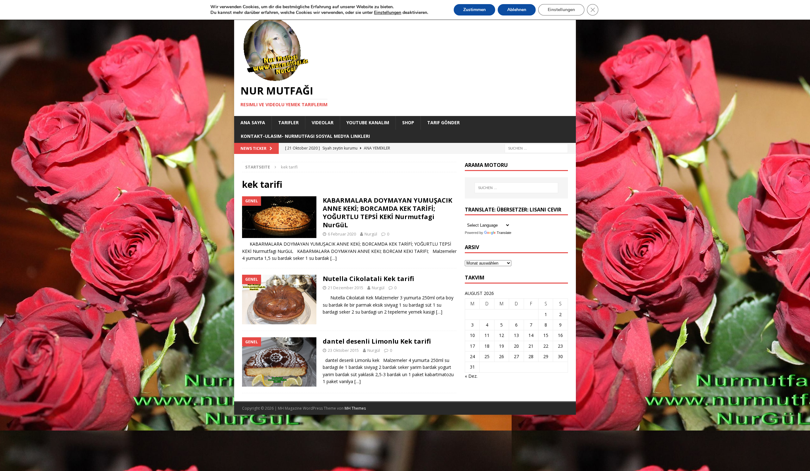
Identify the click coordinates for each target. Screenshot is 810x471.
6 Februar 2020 (342, 234)
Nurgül (370, 234)
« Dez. (471, 376)
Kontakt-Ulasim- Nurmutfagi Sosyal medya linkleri (305, 136)
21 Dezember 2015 (345, 288)
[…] (333, 258)
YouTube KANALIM (367, 122)
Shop (408, 122)
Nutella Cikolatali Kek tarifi (368, 278)
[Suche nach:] (536, 148)
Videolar (322, 122)
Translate (504, 233)
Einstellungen (561, 10)
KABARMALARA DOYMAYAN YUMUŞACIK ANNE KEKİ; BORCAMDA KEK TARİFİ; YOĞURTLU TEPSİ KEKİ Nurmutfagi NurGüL (387, 212)
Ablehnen (516, 10)
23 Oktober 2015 (343, 350)
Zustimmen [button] (474, 10)
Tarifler (288, 122)
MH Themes (355, 408)
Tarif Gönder (443, 122)
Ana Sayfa (252, 122)
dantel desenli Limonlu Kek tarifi (377, 341)
